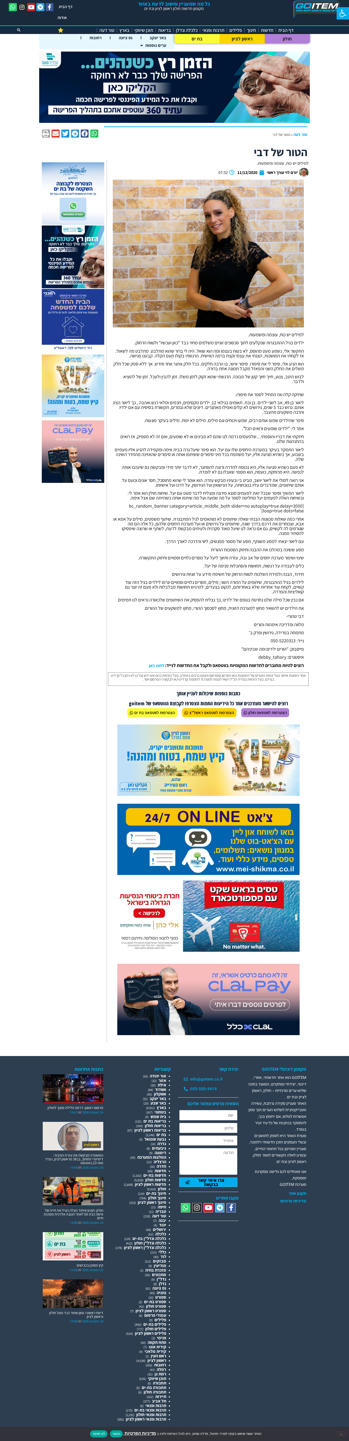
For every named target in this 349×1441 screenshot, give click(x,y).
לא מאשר (98, 1434)
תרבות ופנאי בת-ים (150, 1410)
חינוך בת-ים (156, 1193)
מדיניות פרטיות (293, 1201)
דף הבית (66, 6)
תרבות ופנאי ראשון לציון (146, 1419)
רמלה (161, 1369)
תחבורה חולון (155, 1392)
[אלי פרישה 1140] (174, 121)
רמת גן (160, 1374)
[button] (343, 13)
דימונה (160, 1152)
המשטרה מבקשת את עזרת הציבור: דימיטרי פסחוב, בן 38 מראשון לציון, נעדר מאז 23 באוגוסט (74, 1159)
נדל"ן (161, 1279)
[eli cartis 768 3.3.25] (208, 1033)
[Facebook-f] (50, 7)
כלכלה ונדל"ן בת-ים (149, 1238)
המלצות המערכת (151, 1157)
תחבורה (159, 1383)
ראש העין (158, 1356)
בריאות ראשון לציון (150, 1130)
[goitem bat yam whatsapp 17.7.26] (73, 223)
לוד (163, 1256)
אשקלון (160, 1094)
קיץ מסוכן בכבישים (90, 1265)
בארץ (124, 30)
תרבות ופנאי (213, 30)
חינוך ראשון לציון (152, 1202)
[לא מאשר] (341, 1433)
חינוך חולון (157, 1198)
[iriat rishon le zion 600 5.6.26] (73, 415)
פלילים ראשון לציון (150, 1333)
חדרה (161, 1166)
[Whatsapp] (13, 7)
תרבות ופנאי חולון (151, 1414)
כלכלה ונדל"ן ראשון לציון (145, 1247)
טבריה (161, 1211)
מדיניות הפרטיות (140, 1433)
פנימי (161, 1337)
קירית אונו (157, 1347)
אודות (62, 17)
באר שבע (158, 1103)
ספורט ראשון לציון (151, 1310)
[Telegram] (40, 7)
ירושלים (159, 1229)
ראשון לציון (242, 39)
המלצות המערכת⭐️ (76, 30)
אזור (162, 1080)
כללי (162, 1252)
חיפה (162, 1207)
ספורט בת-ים (155, 1301)
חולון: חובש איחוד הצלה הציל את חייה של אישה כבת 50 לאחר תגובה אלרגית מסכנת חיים (73, 1214)
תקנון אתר (297, 1193)
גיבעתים (159, 1148)
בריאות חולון (155, 1125)
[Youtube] (31, 7)
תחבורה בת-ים (154, 1387)
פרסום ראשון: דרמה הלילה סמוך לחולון (75, 1107)
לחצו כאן (156, 665)
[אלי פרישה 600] (73, 286)
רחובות (96, 37)
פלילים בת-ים (154, 1324)
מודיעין (160, 1265)
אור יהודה (158, 1076)
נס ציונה (125, 37)
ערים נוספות (155, 45)
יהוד (162, 1225)
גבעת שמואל (155, 1139)
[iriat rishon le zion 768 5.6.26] (208, 794)
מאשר (116, 1434)
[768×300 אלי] (208, 950)
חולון (287, 39)
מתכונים (159, 1274)
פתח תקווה (157, 1342)
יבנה (162, 1220)
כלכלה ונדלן (187, 30)
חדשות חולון (155, 1179)
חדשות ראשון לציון (150, 1184)
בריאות (164, 30)
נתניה (161, 1292)
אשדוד (160, 1089)
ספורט (160, 1297)
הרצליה (160, 1161)
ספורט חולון (156, 1306)
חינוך (251, 30)
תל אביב (159, 1401)
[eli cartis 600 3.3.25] (73, 481)
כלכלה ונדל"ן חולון (150, 1243)
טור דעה (106, 30)
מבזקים (159, 1261)
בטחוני (160, 1112)
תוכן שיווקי (143, 30)
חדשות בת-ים (154, 1175)
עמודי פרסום (155, 1315)
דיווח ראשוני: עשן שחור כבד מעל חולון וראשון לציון (76, 1314)
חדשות (267, 30)
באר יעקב (158, 37)
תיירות (160, 1396)
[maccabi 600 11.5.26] (73, 350)
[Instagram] (22, 7)
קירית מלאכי (155, 1351)
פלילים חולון (155, 1328)
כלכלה (160, 1234)
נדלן (162, 1283)
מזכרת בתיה (155, 1270)
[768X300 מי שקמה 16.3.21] (208, 873)
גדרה (161, 1143)
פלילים (235, 30)
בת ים (197, 39)
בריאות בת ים (154, 1121)
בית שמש (158, 1116)
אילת (162, 1085)
